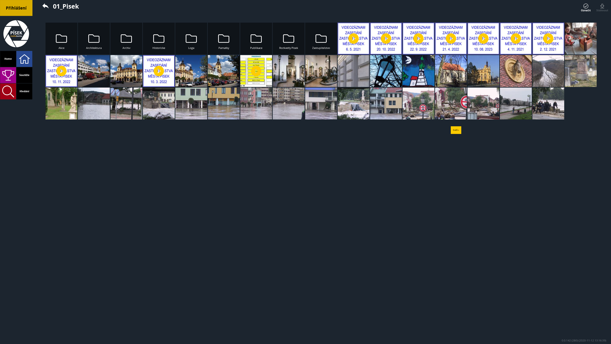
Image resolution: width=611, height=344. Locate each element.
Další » (456, 130)
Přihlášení (16, 8)
